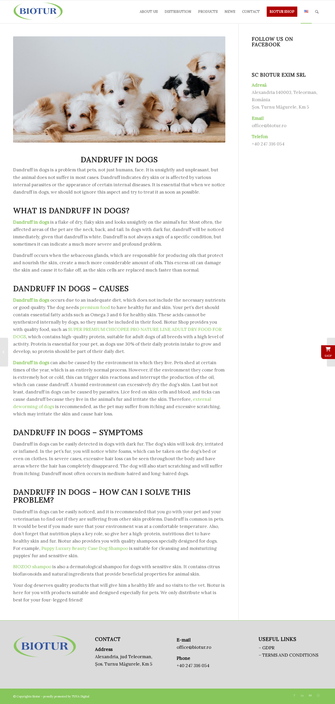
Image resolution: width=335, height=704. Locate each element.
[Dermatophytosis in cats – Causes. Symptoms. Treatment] (4, 352)
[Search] (317, 11)
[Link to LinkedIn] (302, 695)
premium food (95, 307)
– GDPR (267, 648)
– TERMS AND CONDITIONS (288, 655)
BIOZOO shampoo (32, 567)
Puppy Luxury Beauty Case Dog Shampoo (84, 548)
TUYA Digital (80, 696)
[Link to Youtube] (310, 695)
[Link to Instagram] (318, 695)
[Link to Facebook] (294, 695)
